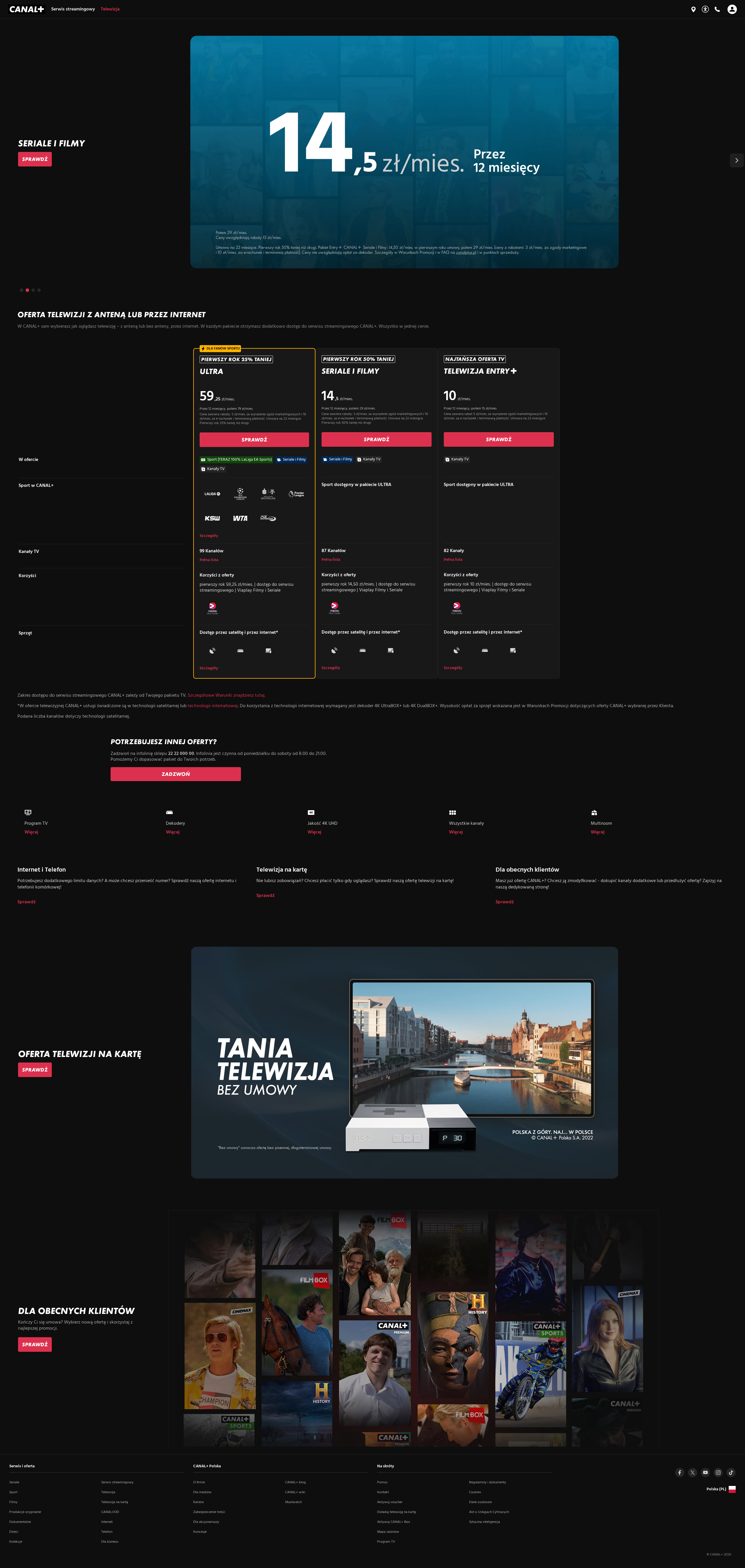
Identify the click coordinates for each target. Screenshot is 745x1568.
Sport (13, 1492)
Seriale (14, 1482)
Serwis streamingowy (117, 1482)
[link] (35, 159)
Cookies (475, 1492)
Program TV (386, 1542)
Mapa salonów (388, 1532)
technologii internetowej (213, 706)
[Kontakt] (717, 9)
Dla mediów (202, 1492)
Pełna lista (209, 560)
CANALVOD (110, 1512)
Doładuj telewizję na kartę (396, 1512)
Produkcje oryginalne (25, 1512)
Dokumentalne (20, 1522)
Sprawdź (26, 902)
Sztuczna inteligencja (484, 1522)
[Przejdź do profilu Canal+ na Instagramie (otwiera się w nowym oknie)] (718, 1472)
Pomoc (382, 1482)
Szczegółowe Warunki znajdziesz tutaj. (226, 695)
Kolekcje (15, 1542)
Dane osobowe (480, 1502)
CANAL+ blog (295, 1482)
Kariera (198, 1502)
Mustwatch (293, 1502)
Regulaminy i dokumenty (487, 1482)
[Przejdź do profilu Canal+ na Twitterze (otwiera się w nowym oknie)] (692, 1472)
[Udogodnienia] (705, 9)
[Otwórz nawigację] (732, 9)
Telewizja (108, 1492)
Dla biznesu (109, 1542)
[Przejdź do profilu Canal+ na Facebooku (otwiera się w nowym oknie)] (679, 1472)
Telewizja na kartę (114, 1502)
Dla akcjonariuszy (206, 1522)
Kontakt (383, 1492)
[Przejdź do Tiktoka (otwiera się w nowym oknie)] (731, 1472)
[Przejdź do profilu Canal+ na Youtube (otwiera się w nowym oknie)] (705, 1472)
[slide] (372, 152)
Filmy (13, 1502)
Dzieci (13, 1532)
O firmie (199, 1482)
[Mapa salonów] (693, 9)
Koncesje (200, 1532)
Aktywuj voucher (389, 1502)
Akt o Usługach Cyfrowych (489, 1512)
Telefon (106, 1532)
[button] (737, 160)
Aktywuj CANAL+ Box (393, 1522)
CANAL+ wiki (295, 1492)
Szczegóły (209, 536)
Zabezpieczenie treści (209, 1512)
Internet (107, 1522)
